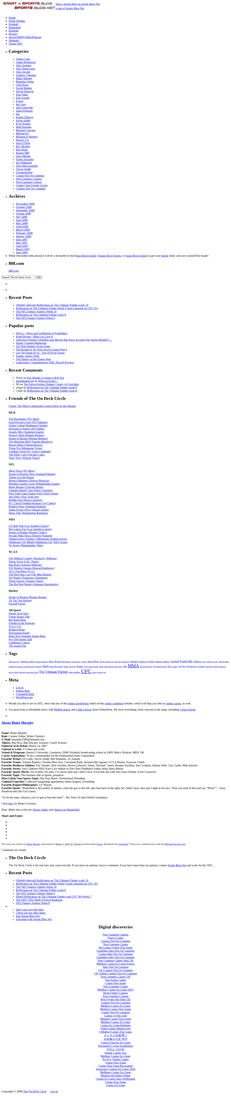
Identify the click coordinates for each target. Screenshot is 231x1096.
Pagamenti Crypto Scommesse (115, 1045)
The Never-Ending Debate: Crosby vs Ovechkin (51, 384)
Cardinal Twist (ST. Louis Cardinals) (30, 451)
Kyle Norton (23, 123)
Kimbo (80, 666)
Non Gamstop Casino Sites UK (116, 960)
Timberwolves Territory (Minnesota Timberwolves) (38, 538)
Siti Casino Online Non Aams (115, 947)
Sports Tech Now (19, 613)
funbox (197, 661)
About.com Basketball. (67, 809)
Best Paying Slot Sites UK (116, 999)
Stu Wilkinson (24, 162)
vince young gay (99, 672)
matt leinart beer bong (113, 667)
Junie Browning (56, 667)
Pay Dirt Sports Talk (20, 639)
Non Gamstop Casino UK (115, 976)
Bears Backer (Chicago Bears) (26, 487)
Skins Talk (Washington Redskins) (28, 513)
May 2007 (22, 242)
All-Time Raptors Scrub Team (33, 346)
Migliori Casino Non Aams (115, 1009)
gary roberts (207, 662)
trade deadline (74, 672)
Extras (19, 101)
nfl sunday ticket (160, 667)
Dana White (93, 661)
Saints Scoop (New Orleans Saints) (29, 509)
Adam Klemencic (26, 62)
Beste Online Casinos (115, 992)
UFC (86, 671)
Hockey (13, 33)
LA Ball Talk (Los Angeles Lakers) (29, 525)
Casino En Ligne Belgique (115, 1025)
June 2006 (22, 252)
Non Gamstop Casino (115, 944)
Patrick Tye (22, 140)
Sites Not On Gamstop (115, 967)
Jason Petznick (24, 110)
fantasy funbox (162, 661)
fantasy (134, 661)
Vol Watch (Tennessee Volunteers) (28, 577)
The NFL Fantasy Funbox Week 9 (35, 318)
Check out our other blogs (30, 912)
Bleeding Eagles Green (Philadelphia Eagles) (34, 483)
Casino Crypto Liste (115, 1015)
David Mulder (24, 88)
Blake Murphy (24, 78)
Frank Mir (186, 661)
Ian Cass (21, 104)
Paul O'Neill (23, 143)
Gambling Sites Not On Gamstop (115, 950)
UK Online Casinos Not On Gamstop (115, 973)
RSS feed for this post (174, 844)
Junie (45, 666)
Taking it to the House (21, 477)
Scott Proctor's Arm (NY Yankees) (28, 422)
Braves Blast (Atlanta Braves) (26, 444)
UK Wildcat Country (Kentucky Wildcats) (33, 558)
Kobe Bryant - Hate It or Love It (34, 336)
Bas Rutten (66, 662)
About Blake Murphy (17, 723)
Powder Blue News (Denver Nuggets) (30, 535)
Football (13, 24)
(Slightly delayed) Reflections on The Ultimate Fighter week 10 (52, 305)
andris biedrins (42, 662)
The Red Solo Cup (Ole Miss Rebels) (30, 574)
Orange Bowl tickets (109, 255)
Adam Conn (23, 58)
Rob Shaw (22, 149)
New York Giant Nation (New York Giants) (33, 493)
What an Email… (48, 381)
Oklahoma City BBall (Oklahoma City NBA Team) (38, 542)
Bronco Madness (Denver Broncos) (29, 480)
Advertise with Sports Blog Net (34, 919)
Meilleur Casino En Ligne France (116, 963)
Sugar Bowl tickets (136, 255)
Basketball (15, 27)
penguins (209, 667)
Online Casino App (115, 1052)
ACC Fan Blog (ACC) (22, 571)
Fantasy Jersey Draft (27, 356)
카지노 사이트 (115, 1049)
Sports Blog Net (177, 865)
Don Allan (22, 94)
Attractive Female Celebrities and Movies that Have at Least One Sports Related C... (64, 339)
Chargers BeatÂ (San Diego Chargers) (31, 490)
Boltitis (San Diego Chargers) (25, 500)
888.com (14, 270)
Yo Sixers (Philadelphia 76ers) (26, 545)
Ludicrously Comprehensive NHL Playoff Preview (45, 362)
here (10, 803)
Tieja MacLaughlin (27, 165)
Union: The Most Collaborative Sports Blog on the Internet (42, 406)
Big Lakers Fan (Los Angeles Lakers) (30, 529)
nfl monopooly (146, 667)
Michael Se (22, 133)
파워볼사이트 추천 (115, 1039)
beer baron (75, 662)
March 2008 (23, 229)
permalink (123, 844)
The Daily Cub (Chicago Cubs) (27, 454)
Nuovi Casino (115, 937)
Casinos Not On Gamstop (30, 188)
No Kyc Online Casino (115, 1059)
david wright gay (107, 662)
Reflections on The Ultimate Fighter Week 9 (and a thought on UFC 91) (57, 308)
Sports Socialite (25, 159)
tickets (164, 255)
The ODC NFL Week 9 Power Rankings (39, 899)
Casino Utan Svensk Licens (31, 185)
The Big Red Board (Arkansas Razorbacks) (33, 584)
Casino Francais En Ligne (115, 1042)
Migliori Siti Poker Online (115, 1075)
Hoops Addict (40, 809)
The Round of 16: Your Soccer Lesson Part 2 (41, 349)
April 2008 (22, 226)
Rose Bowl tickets (85, 255)
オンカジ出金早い (115, 1035)
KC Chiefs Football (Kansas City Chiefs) (32, 503)
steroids (22, 672)
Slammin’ (14, 40)
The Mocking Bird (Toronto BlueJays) (31, 441)
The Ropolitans (17, 419)
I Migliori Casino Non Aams (115, 1031)
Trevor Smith (23, 169)
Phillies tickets (62, 709)
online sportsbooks (78, 703)
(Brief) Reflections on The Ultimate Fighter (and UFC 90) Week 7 (53, 896)
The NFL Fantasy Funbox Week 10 (36, 311)
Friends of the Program (22, 623)
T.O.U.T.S (15, 626)
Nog (184, 666)
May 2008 (22, 223)
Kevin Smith (23, 120)
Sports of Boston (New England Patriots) (32, 474)
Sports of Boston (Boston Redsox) (28, 438)
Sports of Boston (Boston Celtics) (28, 532)
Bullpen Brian (17, 629)
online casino (173, 703)
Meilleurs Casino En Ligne (115, 1072)
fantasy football (146, 661)
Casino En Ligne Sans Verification (115, 1078)
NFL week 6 (173, 667)
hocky (215, 662)
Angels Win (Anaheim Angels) (26, 432)
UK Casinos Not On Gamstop (115, 970)
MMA (133, 665)
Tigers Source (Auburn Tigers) (26, 581)
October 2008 (24, 207)
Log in (19, 687)
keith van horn (70, 667)
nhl (180, 667)
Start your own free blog (30, 909)
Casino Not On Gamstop (30, 175)
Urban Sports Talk (19, 616)
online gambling (114, 703)
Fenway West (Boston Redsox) (26, 435)
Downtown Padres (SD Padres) (27, 428)
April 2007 (22, 246)
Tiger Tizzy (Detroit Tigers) (24, 457)
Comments (25, 694)
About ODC (16, 43)
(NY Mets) (33, 419)
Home (12, 17)
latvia (101, 667)
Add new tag (14, 662)
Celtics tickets (84, 709)
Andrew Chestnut (26, 75)
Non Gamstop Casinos (29, 178)
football (175, 661)
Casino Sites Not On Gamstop (115, 954)
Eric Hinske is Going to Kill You (45, 377)
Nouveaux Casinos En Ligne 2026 (115, 1069)
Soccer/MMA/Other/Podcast (25, 37)
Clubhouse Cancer (19, 642)
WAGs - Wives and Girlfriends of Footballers (41, 333)
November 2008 (25, 203)
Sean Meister (23, 156)
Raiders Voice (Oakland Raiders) (27, 506)
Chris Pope (22, 84)
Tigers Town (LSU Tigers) (24, 561)
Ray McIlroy (23, 146)
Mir (125, 666)
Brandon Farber (25, 81)
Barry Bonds (55, 661)
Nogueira (191, 666)
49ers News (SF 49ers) (22, 470)
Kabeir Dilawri (24, 117)
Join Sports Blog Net (28, 916)
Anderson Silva (27, 661)
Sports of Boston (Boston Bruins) (28, 597)
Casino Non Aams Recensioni (115, 1065)
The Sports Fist (17, 645)
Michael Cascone (26, 130)
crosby (84, 662)
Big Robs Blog (17, 619)
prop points (13, 672)
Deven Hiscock (25, 91)
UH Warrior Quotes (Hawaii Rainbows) (31, 568)
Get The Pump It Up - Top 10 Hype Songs (40, 352)
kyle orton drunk (91, 667)
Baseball (13, 30)
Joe (18, 114)
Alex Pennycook (25, 68)
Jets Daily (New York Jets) (24, 496)
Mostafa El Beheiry (27, 136)
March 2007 (23, 249)
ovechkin (200, 667)
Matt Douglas (23, 127)
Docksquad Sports (19, 632)
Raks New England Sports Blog (27, 636)
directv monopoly (122, 662)
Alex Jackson (23, 65)
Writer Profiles (17, 21)
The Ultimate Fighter (53, 672)
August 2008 (23, 213)
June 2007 (22, 239)
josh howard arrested (33, 667)
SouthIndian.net (25, 381)
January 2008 (23, 236)
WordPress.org (24, 697)
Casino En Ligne (115, 1085)
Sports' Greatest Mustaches (31, 343)
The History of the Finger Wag (33, 359)
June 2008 (22, 220)
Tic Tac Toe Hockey (20, 600)
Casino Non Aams (115, 983)
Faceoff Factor (17, 603)
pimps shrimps (219, 667)
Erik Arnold (22, 97)
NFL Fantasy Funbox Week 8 (33, 903)
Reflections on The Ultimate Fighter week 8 (41, 314)
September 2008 (25, 210)
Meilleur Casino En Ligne (115, 1005)
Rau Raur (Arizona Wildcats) (25, 564)
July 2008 (21, 216)
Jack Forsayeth (24, 107)
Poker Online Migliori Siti (115, 1028)
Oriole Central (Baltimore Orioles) (28, 425)
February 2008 (24, 233)
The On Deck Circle (34, 1091)
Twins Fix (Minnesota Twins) (25, 448)
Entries (23, 690)
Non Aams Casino (115, 980)
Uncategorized (24, 172)
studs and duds (32, 672)
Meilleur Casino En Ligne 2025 (115, 989)
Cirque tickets (187, 709)
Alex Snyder (23, 71)
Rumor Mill (22, 152)
